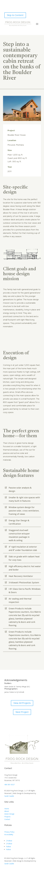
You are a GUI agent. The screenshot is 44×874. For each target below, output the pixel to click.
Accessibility (8, 834)
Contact (7, 819)
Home (6, 809)
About (6, 811)
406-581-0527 (9, 784)
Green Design (9, 814)
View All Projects (22, 703)
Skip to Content (15, 15)
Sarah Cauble (9, 796)
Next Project (22, 712)
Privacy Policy (9, 832)
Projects (7, 817)
